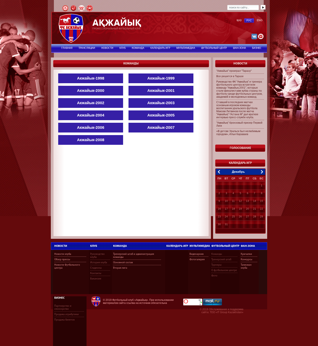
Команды (216, 254)
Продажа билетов (64, 320)
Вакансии (95, 278)
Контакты (95, 273)
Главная (66, 48)
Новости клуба (62, 254)
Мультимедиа (200, 246)
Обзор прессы (62, 259)
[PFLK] (89, 11)
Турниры (216, 265)
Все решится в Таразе (230, 76)
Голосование (240, 148)
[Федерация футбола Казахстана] (66, 11)
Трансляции (87, 48)
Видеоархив (197, 254)
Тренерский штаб (221, 259)
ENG (259, 20)
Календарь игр (177, 246)
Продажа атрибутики (66, 314)
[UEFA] (74, 11)
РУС (249, 20)
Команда (120, 246)
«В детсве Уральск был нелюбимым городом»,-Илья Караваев (238, 133)
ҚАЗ (239, 20)
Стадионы (96, 268)
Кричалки (246, 254)
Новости (60, 246)
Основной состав (123, 262)
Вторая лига (120, 268)
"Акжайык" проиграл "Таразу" (234, 70)
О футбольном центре (224, 270)
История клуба (98, 262)
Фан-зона (248, 246)
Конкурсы (246, 259)
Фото (214, 275)
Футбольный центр (225, 246)
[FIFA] (82, 11)
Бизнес (59, 298)
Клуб (93, 246)
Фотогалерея (197, 259)
